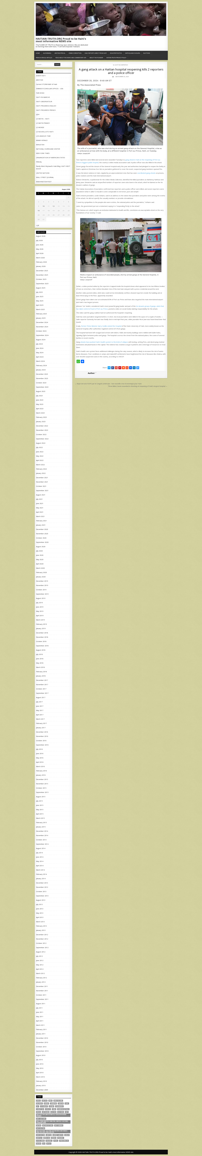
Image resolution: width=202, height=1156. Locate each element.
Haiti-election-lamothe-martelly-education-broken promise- (51, 1115)
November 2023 (42, 378)
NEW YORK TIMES (43, 153)
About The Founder (96, 58)
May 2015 (39, 809)
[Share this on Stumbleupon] (127, 367)
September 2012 (42, 947)
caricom (60, 1103)
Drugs (38, 1112)
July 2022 (39, 447)
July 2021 (39, 499)
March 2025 (40, 309)
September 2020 (42, 542)
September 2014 (42, 844)
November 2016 (42, 736)
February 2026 (41, 262)
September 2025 (42, 283)
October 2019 (41, 590)
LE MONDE (40, 127)
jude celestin (40, 1135)
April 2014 (39, 866)
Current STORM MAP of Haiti (46, 84)
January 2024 (41, 370)
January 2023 (41, 421)
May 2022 (39, 456)
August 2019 (40, 598)
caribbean (53, 1103)
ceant (66, 1103)
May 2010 (39, 1068)
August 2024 (40, 340)
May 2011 (39, 1016)
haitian (39, 1125)
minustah (46, 1138)
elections (60, 1112)
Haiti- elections (41, 1119)
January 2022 (41, 473)
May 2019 (39, 611)
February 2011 (41, 1029)
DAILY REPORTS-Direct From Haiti (96, 53)
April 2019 (39, 615)
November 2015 (42, 784)
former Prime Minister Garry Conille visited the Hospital (101, 326)
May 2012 (39, 965)
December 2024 (42, 322)
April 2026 (39, 253)
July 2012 (39, 956)
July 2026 (39, 240)
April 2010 (39, 1072)
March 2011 (40, 1025)
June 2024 (39, 348)
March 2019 (40, 620)
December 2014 (42, 831)
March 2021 (40, 516)
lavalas (67, 1135)
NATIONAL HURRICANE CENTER (48, 149)
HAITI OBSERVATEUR (44, 101)
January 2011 (41, 1034)
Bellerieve (39, 1103)
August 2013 (40, 900)
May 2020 (39, 559)
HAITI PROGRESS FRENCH (46, 110)
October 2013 (41, 891)
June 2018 (39, 659)
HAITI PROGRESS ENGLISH (46, 106)
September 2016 (42, 745)
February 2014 (41, 874)
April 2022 (39, 460)
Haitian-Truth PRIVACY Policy (116, 58)
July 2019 (39, 603)
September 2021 (42, 490)
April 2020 (39, 564)
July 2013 (39, 904)
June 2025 (39, 296)
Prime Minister (64, 1141)
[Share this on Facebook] (112, 367)
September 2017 (42, 693)
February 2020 (41, 572)
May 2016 (39, 758)
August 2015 (40, 797)
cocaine (51, 1106)
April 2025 (39, 305)
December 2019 (42, 581)
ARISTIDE (39, 80)
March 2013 (40, 922)
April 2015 (39, 814)
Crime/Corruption (75, 53)
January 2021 (41, 525)
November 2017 (42, 684)
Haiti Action (40, 93)
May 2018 (39, 663)
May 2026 (39, 249)
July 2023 (39, 396)
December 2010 (42, 1038)
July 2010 (39, 1060)
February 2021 (41, 521)
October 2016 (41, 740)
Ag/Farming (47, 53)
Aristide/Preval (59, 53)
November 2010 (42, 1042)
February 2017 (41, 723)
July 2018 (39, 654)
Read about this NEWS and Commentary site (71, 58)
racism (39, 1144)
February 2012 (41, 978)
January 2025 (41, 318)
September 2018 (42, 646)
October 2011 (41, 995)
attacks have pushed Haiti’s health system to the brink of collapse (104, 342)
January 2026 (41, 266)
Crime (54, 1109)
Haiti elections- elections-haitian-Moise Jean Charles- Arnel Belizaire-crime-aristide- (52, 1131)
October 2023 (41, 383)
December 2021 (42, 477)
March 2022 (40, 465)
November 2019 (42, 585)
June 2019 (39, 607)
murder (53, 1138)
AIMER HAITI (41, 76)
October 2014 (41, 840)
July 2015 (39, 801)
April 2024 (39, 357)
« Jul (37, 225)
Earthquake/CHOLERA (132, 53)
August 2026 (40, 236)
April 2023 (39, 408)
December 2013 (42, 883)
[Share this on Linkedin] (134, 367)
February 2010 (41, 1081)
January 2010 (41, 1085)
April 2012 (39, 969)
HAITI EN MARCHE (43, 97)
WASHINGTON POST (44, 182)
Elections (146, 53)
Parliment (61, 1138)
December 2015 (42, 779)
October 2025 (41, 279)
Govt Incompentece (121, 65)
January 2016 (41, 775)
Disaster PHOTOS (116, 53)
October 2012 (41, 943)
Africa (38, 1101)
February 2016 (41, 771)
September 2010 (42, 1051)
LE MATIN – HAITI (42, 119)
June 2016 (39, 753)
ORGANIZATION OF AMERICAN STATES (50, 157)
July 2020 (39, 551)
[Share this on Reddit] (123, 367)
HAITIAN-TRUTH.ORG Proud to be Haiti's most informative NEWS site (61, 40)
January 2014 (41, 878)
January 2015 (41, 827)
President (49, 1141)
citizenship (44, 1106)
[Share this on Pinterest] (119, 367)
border (46, 1103)
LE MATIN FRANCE (43, 123)
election (53, 1112)
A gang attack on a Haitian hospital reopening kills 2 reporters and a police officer (121, 71)
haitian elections (48, 1125)
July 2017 (39, 702)
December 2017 (42, 680)
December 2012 (42, 934)
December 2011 (42, 986)
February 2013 (41, 926)
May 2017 (39, 710)
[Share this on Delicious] (137, 367)
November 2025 (42, 275)
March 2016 (40, 766)
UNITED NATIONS (42, 173)
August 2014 (40, 848)
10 (44, 206)
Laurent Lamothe (58, 1135)
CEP (38, 1106)
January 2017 (41, 728)
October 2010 (41, 1047)
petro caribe (40, 1141)
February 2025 (41, 314)
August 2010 (40, 1055)
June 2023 (39, 400)
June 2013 (39, 909)
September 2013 (42, 896)
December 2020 (42, 529)
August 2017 (40, 697)
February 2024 (41, 365)
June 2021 (39, 503)
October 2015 (41, 788)
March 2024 (40, 361)
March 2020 (40, 568)
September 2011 (42, 999)
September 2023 (42, 387)
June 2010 (39, 1064)
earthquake (45, 1112)
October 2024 (41, 331)
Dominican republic (63, 1109)
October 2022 (41, 434)
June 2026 (39, 245)
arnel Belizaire (58, 1101)
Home (38, 53)
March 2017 (40, 719)
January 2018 (41, 676)
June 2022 (39, 452)
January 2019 (41, 628)
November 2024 (42, 327)
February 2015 (41, 822)
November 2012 (42, 939)
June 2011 (39, 1012)
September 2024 (42, 335)
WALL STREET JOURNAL (45, 177)
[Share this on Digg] (130, 367)
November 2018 (42, 637)
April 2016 (39, 762)
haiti (66, 1112)
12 (53, 206)
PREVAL (39, 162)
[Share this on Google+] (116, 367)
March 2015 (40, 818)
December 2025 (42, 271)
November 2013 (42, 887)
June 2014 (39, 857)
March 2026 (40, 258)
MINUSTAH (40, 145)
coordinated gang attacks (146, 173)
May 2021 (39, 508)
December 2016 (42, 732)
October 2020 (41, 538)
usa (44, 1144)
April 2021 (39, 512)
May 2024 (39, 352)
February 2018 (41, 671)
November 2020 (42, 534)
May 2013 (39, 913)
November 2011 (42, 991)
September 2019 (42, 594)
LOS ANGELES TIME (43, 136)
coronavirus (59, 1106)
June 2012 (39, 960)
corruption (40, 1109)
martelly (39, 1138)
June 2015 (39, 805)
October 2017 (41, 689)
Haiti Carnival (59, 1125)
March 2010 (40, 1077)
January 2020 (41, 577)
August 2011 (40, 1003)
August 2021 (40, 495)
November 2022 (42, 430)
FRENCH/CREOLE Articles (44, 58)
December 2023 (42, 374)
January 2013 (41, 930)
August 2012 (40, 952)
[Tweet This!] (109, 367)
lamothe (48, 1135)
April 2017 (39, 715)
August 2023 (40, 391)
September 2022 (42, 439)
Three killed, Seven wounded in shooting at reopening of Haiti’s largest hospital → (137, 386)
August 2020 (40, 546)
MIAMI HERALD (41, 140)
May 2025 (39, 301)
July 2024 (39, 344)
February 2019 (41, 624)
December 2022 (42, 426)
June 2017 (39, 706)
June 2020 (39, 555)
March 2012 (40, 973)
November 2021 (42, 482)
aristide (44, 1101)
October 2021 (41, 486)
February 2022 (41, 469)
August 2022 (40, 443)
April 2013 (39, 917)
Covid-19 (48, 1109)
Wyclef (49, 1144)
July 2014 (39, 853)
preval (56, 1141)
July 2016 (39, 749)
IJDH (37, 114)
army (50, 1101)
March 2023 (40, 413)
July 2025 (39, 292)
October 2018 (41, 641)
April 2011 (39, 1021)
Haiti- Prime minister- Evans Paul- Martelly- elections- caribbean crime (52, 1122)
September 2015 (42, 792)
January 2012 (41, 982)
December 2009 (42, 1090)
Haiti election (41, 1128)
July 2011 (39, 1008)
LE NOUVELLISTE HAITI (45, 132)
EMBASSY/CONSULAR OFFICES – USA (49, 88)
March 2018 (40, 667)
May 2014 (39, 861)
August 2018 (40, 650)
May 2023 (39, 404)
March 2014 (40, 870)
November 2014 (42, 835)
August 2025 (40, 288)
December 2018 (42, 633)
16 (39, 210)
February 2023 (41, 417)
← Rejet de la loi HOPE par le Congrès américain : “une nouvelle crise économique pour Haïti (108, 384)
